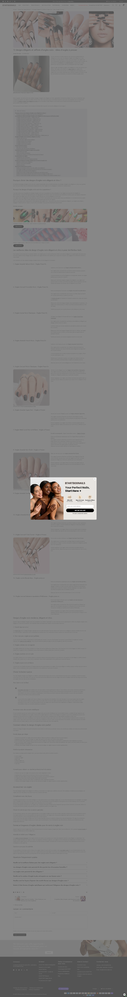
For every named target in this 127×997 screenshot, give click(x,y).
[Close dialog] (95, 479)
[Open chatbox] (124, 994)
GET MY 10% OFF (80, 510)
